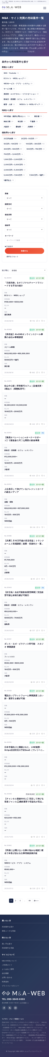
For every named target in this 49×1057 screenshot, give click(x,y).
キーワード (9, 236)
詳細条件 (9, 246)
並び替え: (5, 270)
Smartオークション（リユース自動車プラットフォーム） (21, 1033)
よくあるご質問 (8, 969)
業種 (6, 193)
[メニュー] (44, 8)
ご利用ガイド (7, 965)
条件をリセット (12, 256)
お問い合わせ (7, 977)
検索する (24, 251)
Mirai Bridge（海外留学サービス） (18, 1038)
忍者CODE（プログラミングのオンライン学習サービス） (21, 1022)
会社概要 (5, 973)
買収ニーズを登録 (8, 931)
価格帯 (7, 225)
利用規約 (5, 982)
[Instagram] (15, 1008)
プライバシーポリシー (10, 986)
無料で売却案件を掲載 (18, 51)
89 (30, 901)
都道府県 (8, 215)
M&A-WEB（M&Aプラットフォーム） (31, 1027)
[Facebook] (4, 1008)
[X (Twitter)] (10, 1008)
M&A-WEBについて (9, 961)
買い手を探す (7, 944)
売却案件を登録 (8, 948)
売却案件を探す (8, 927)
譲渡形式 (8, 204)
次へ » (36, 901)
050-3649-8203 (16, 999)
